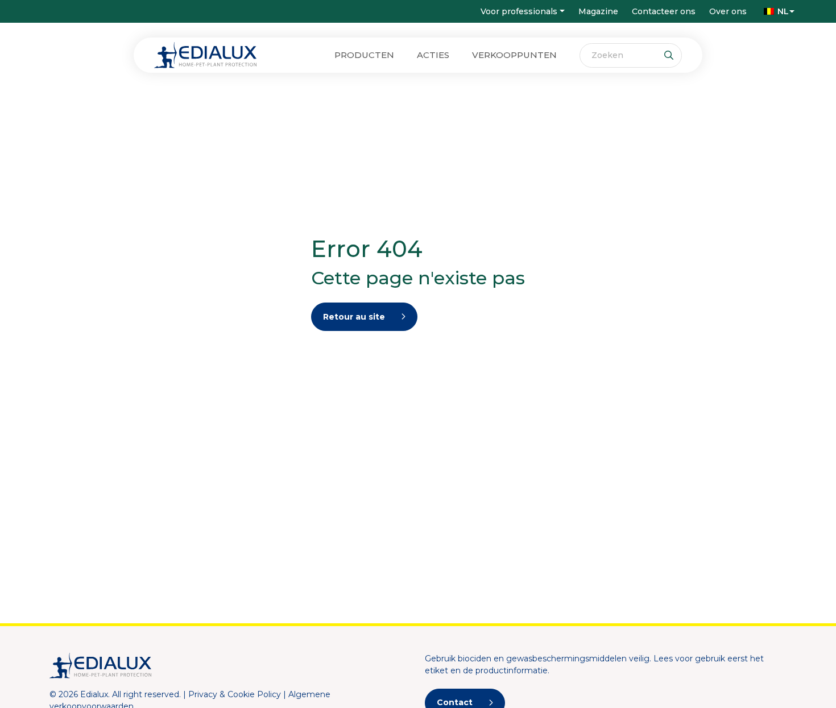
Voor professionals (519, 11)
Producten (364, 54)
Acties (433, 54)
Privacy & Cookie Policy (234, 694)
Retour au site (354, 317)
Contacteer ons (664, 11)
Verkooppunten (514, 54)
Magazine (598, 11)
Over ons (728, 11)
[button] (776, 11)
